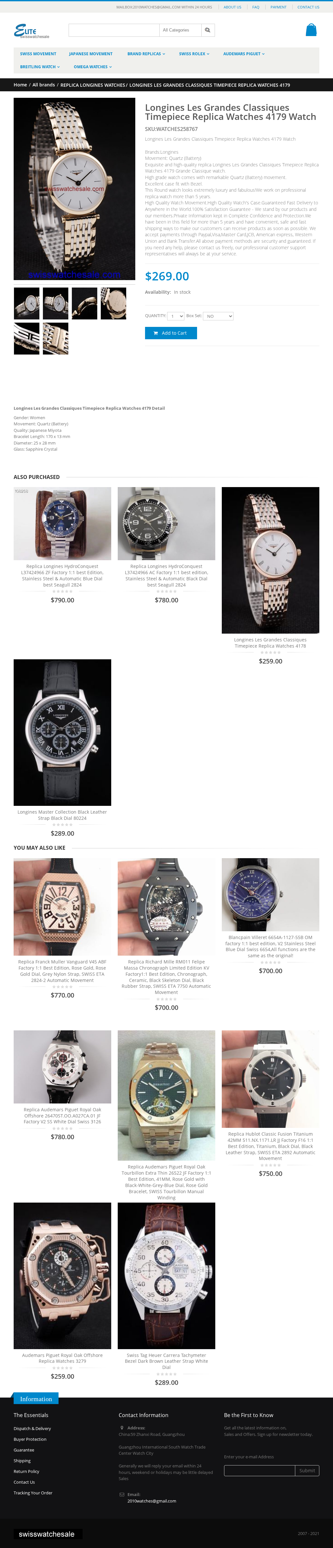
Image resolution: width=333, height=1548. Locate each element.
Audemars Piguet (241, 54)
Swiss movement (38, 54)
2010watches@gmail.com (151, 1501)
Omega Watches (91, 67)
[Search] (208, 30)
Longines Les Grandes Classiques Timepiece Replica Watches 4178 (270, 643)
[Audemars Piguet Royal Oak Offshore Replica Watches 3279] (62, 1276)
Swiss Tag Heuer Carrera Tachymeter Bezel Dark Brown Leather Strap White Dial (166, 1361)
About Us (232, 7)
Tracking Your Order (33, 1493)
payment (278, 7)
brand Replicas (144, 54)
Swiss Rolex (192, 54)
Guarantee (24, 1450)
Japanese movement (91, 54)
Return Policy (26, 1471)
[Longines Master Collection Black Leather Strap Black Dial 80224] (62, 732)
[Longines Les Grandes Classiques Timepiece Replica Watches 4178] (270, 560)
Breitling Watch (38, 67)
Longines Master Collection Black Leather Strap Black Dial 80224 (62, 815)
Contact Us (308, 7)
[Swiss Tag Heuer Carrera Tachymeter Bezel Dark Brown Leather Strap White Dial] (166, 1276)
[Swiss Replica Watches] (32, 26)
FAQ (256, 7)
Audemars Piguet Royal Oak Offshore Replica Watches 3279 (62, 1358)
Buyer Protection (30, 1439)
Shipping (22, 1461)
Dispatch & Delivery (32, 1428)
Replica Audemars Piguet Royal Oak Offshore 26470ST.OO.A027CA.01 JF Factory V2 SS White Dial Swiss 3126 (62, 1115)
